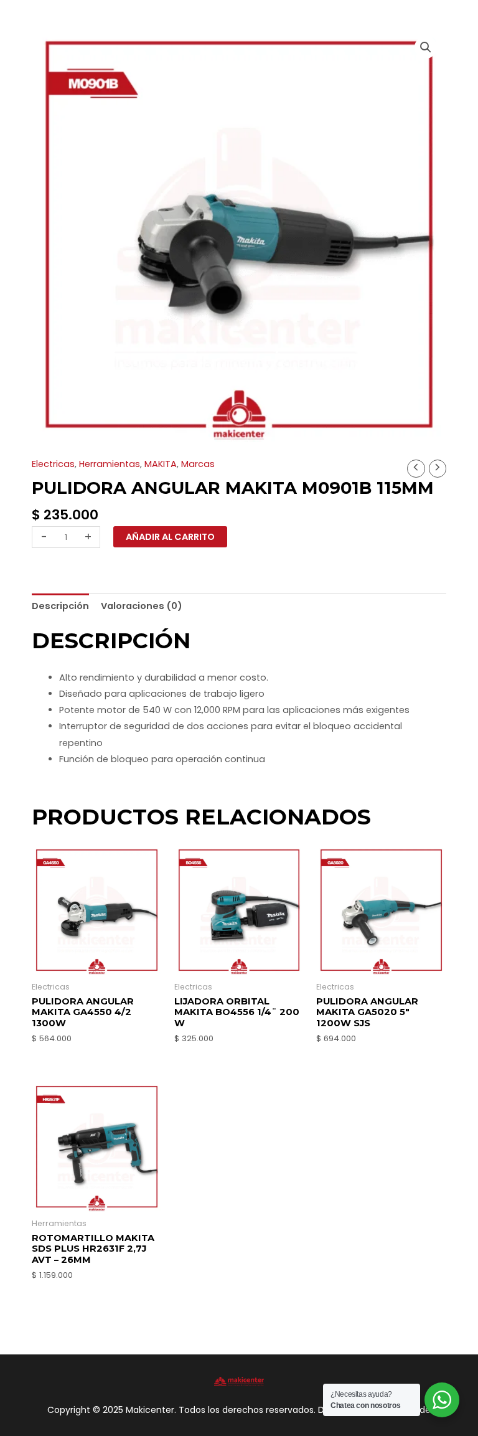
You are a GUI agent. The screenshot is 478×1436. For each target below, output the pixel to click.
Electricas (53, 464)
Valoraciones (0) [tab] (141, 606)
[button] (426, 47)
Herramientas (109, 464)
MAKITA (160, 464)
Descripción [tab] (60, 606)
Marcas (198, 464)
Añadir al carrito (170, 537)
